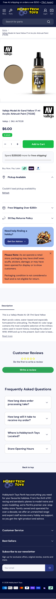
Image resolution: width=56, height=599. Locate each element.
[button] (52, 11)
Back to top (28, 467)
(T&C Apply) (47, 2)
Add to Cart (38, 144)
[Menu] (4, 10)
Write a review (28, 369)
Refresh (5, 193)
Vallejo (5, 121)
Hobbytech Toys (15, 582)
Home (4, 30)
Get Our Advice (15, 241)
